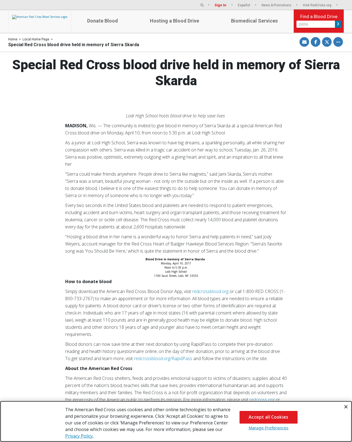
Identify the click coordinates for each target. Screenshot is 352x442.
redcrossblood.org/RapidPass (163, 358)
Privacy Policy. (79, 436)
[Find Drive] (338, 24)
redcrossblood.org (210, 291)
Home (12, 39)
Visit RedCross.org (317, 5)
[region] (176, 421)
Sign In (221, 5)
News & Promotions (277, 5)
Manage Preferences (268, 427)
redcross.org (261, 400)
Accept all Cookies (268, 417)
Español (244, 5)
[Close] (346, 407)
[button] (202, 5)
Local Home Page (36, 39)
